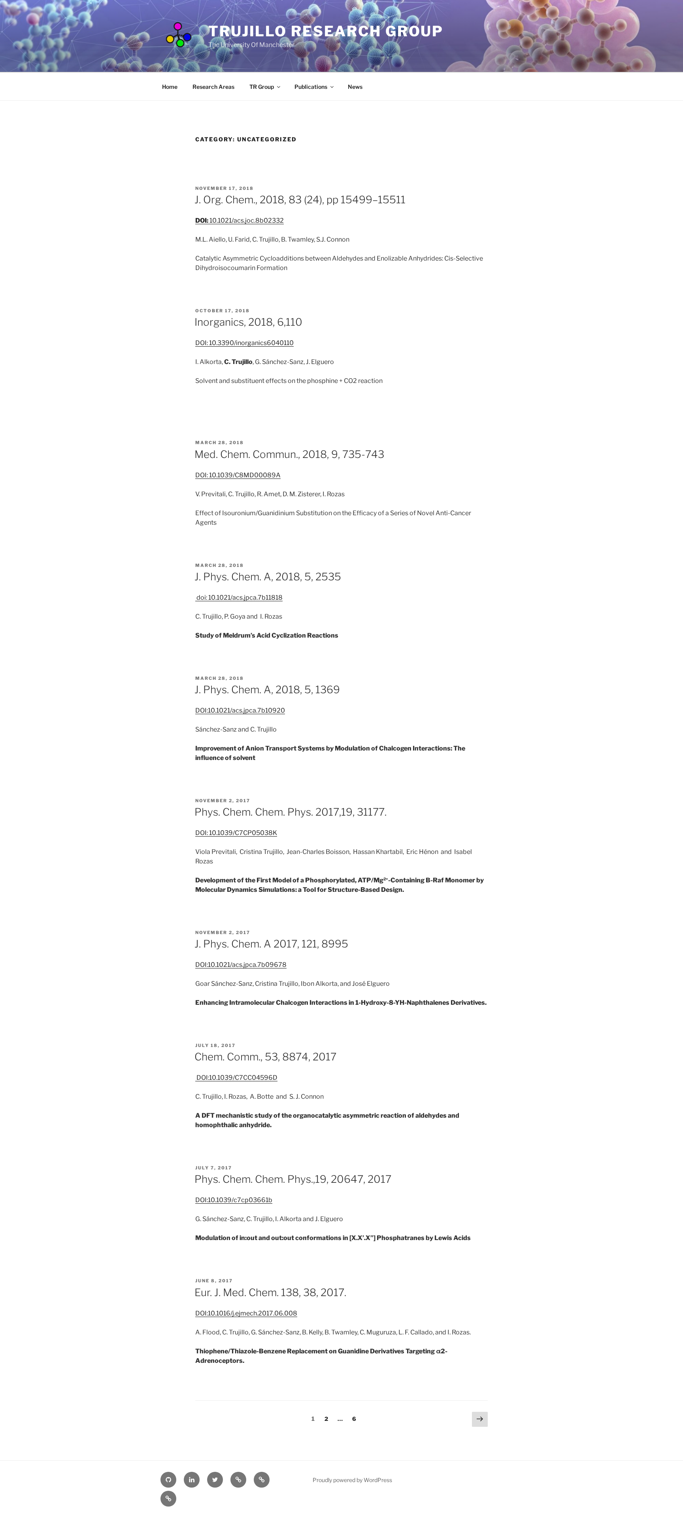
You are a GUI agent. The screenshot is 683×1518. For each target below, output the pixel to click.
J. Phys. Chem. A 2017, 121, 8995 (271, 944)
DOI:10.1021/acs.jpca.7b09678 (241, 964)
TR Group (261, 86)
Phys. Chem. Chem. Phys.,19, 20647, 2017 (292, 1179)
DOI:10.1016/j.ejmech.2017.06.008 (246, 1313)
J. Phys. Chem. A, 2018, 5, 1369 (267, 689)
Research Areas (213, 86)
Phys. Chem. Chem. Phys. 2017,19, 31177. (290, 812)
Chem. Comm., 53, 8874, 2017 (265, 1057)
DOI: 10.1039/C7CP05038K (236, 833)
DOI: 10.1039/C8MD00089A (238, 475)
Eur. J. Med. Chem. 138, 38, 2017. (270, 1292)
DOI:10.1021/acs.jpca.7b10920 (240, 710)
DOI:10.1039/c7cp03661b (233, 1200)
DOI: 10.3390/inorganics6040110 (244, 343)
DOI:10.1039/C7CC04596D (236, 1077)
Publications (310, 86)
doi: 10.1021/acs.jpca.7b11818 (239, 597)
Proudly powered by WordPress (352, 1480)
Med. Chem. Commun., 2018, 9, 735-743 (289, 454)
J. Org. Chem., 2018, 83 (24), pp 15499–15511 (300, 199)
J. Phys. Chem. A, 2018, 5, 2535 (267, 576)
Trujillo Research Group (325, 31)
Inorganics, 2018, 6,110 (248, 322)
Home (169, 86)
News (355, 86)
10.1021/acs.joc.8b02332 (239, 220)
